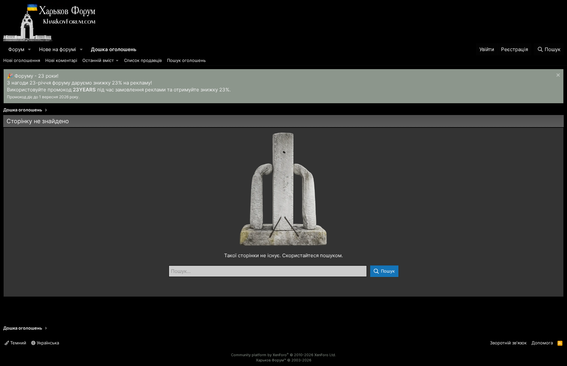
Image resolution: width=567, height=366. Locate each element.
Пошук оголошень (186, 60)
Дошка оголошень (113, 49)
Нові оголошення (21, 60)
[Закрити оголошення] (557, 75)
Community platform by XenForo (283, 355)
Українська (47, 342)
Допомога (542, 342)
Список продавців (143, 60)
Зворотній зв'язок (508, 342)
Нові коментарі (61, 60)
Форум (16, 49)
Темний (17, 342)
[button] (29, 49)
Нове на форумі (57, 49)
